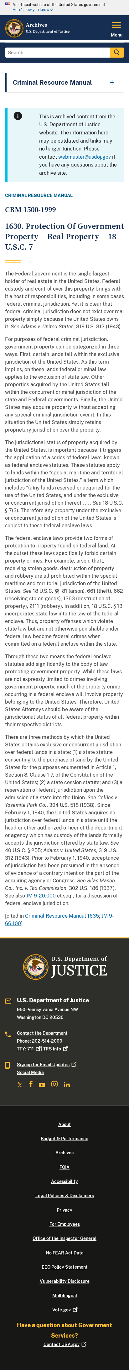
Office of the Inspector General (64, 1238)
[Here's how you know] (64, 7)
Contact (62, 1344)
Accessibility (64, 1181)
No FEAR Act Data (65, 1252)
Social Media (30, 1072)
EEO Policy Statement (65, 1267)
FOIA (64, 1167)
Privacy (64, 1210)
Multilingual (64, 1295)
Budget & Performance (64, 1138)
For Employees (64, 1224)
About (64, 1124)
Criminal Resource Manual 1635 (62, 916)
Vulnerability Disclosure (65, 1281)
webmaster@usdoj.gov (84, 157)
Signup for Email (43, 1064)
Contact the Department (42, 1033)
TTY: (25, 1048)
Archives (64, 1152)
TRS (52, 1048)
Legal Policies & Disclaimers (64, 1195)
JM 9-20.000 (41, 896)
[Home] (37, 36)
